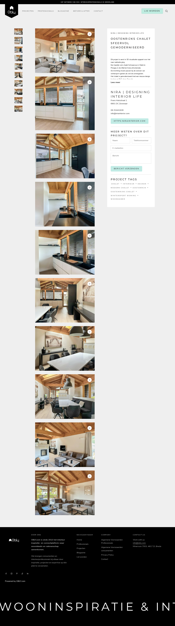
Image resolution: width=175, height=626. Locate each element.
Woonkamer (118, 199)
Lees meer (115, 82)
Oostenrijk (139, 188)
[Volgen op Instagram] (11, 574)
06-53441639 (117, 110)
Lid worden (82, 557)
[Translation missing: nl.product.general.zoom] (90, 34)
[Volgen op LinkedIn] (28, 574)
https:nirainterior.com (129, 121)
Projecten (28, 11)
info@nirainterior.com (120, 113)
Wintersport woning (123, 195)
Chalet (115, 184)
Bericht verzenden (126, 168)
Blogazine (63, 11)
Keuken (142, 184)
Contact (104, 559)
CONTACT (98, 11)
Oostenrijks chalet (123, 191)
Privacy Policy (107, 554)
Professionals (46, 11)
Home (79, 539)
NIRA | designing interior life (127, 33)
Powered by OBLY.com (15, 581)
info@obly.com (139, 543)
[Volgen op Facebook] (6, 574)
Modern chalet (120, 188)
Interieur (128, 184)
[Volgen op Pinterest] (17, 574)
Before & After (81, 11)
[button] (65, 50)
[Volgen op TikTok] (22, 574)
